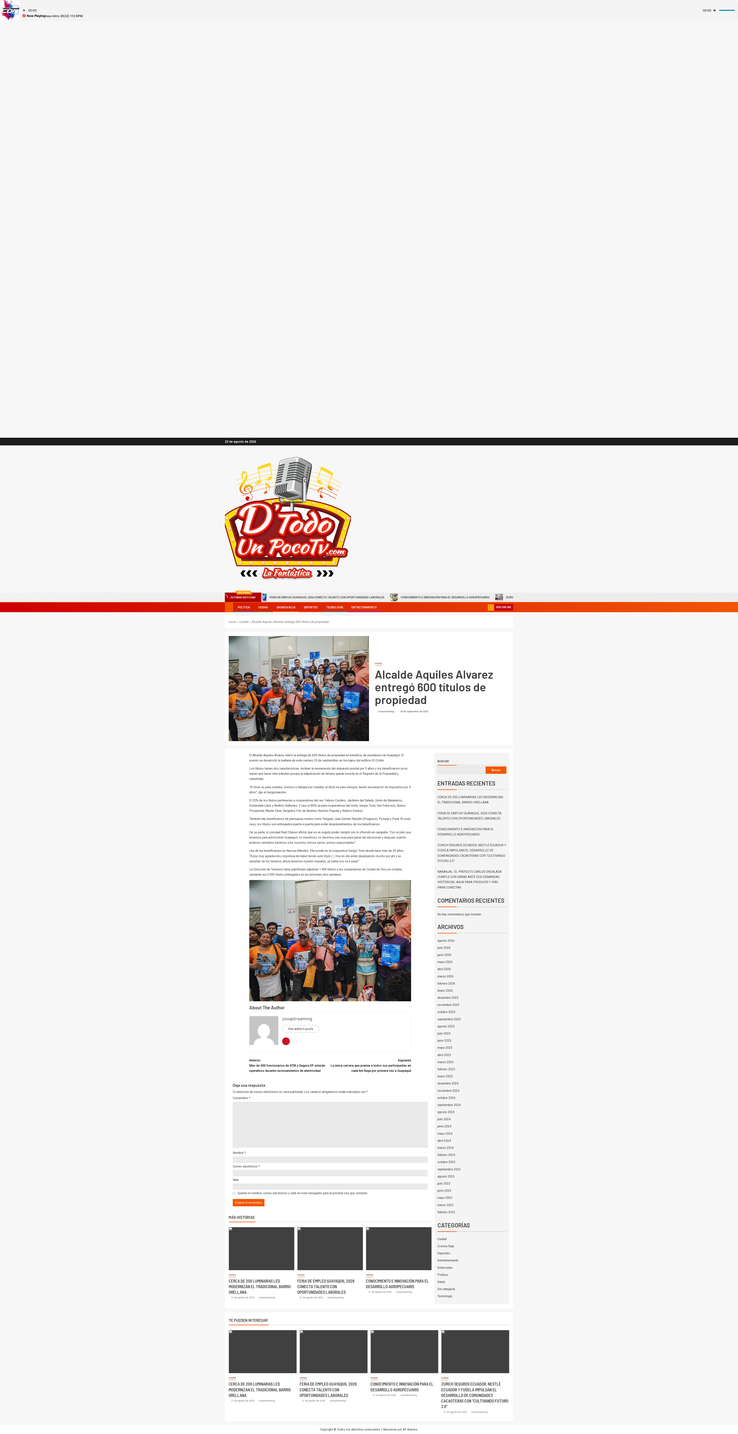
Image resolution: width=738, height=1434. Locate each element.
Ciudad (263, 607)
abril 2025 (444, 1055)
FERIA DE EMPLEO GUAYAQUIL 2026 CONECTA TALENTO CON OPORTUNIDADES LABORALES (326, 1286)
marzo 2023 (445, 1205)
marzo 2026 (445, 976)
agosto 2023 (446, 1176)
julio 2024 (443, 1119)
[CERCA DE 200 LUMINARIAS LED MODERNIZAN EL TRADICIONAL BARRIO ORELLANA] (261, 1248)
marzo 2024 (445, 1148)
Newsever (390, 1429)
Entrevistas (445, 1268)
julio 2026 (443, 948)
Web (236, 1180)
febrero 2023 (446, 1212)
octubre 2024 (446, 1098)
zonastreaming (386, 711)
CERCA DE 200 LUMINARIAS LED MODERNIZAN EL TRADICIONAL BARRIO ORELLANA (260, 1286)
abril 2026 (444, 969)
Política (244, 607)
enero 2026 (445, 990)
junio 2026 (444, 955)
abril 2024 (444, 1141)
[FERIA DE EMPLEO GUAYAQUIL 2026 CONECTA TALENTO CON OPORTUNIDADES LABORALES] (330, 1248)
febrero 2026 (446, 983)
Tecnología (334, 607)
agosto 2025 (446, 1026)
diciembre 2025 (448, 998)
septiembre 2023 (449, 1169)
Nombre (239, 1153)
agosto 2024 (446, 1112)
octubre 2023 (446, 1162)
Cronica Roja (285, 607)
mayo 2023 (444, 1198)
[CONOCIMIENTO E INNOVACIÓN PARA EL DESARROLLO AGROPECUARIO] (399, 1248)
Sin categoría (446, 1289)
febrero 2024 (446, 1155)
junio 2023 (444, 1190)
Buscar (443, 761)
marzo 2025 (445, 1062)
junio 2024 (444, 1126)
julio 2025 (443, 1033)
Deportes (311, 607)
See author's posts (300, 1029)
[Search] (484, 607)
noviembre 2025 (448, 1005)
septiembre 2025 (449, 1019)
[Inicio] (229, 607)
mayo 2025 (444, 1048)
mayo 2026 (444, 962)
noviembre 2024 (448, 1091)
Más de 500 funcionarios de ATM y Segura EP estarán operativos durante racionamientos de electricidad (287, 1066)
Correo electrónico (246, 1166)
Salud (441, 1282)
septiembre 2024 (449, 1105)
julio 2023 (443, 1183)
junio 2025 (444, 1040)
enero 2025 (445, 1076)
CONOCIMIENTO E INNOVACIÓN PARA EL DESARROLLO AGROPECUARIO (333, 597)
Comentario (241, 1098)
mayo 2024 (444, 1133)
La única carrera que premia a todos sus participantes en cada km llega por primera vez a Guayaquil (371, 1066)
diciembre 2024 (448, 1083)
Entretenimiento (364, 607)
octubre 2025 (446, 1012)
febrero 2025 (446, 1069)
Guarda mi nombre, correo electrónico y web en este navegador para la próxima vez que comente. (303, 1193)
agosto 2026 (446, 940)
